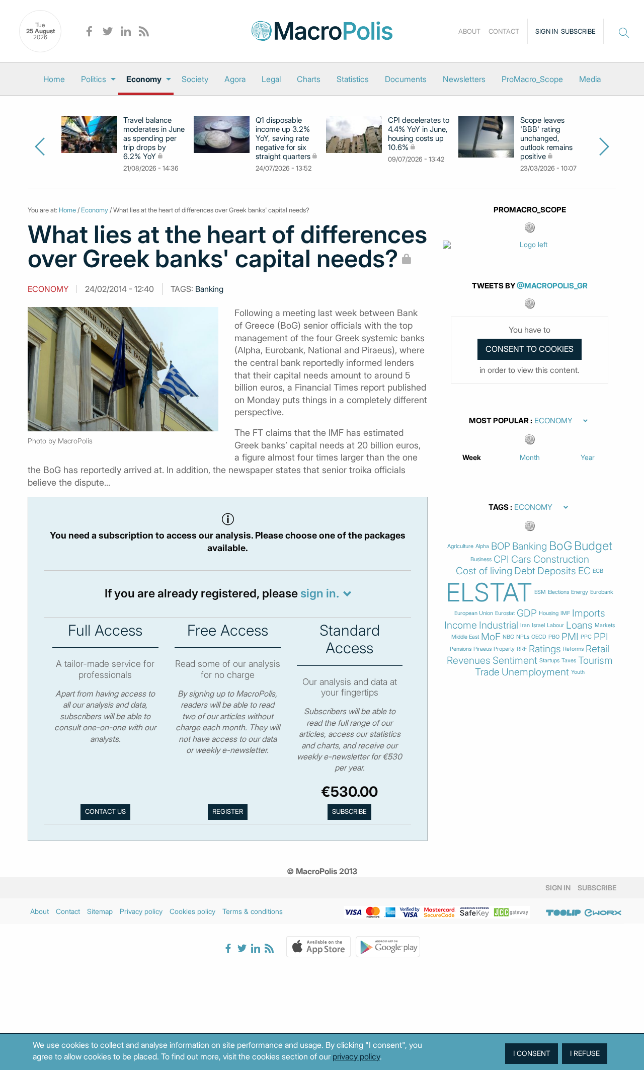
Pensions (460, 649)
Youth (578, 672)
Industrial (498, 625)
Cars (521, 559)
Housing (548, 613)
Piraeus (482, 649)
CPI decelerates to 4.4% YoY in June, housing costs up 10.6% (418, 134)
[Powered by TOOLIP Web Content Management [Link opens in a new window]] (563, 913)
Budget (593, 546)
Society (195, 79)
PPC (586, 637)
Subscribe (578, 31)
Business (481, 559)
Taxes (568, 660)
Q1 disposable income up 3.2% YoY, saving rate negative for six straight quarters (283, 138)
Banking (209, 289)
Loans (579, 625)
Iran (525, 625)
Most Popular (499, 420)
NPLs (522, 637)
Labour (555, 625)
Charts (308, 79)
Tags (499, 507)
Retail (597, 649)
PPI (601, 637)
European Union (473, 613)
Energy (579, 592)
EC (584, 571)
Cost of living (484, 571)
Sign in (546, 31)
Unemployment (535, 672)
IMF (565, 613)
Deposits (556, 571)
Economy (144, 79)
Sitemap (100, 911)
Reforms (573, 649)
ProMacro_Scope (532, 79)
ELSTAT (489, 592)
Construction (561, 559)
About (469, 31)
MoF (491, 637)
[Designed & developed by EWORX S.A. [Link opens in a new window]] (602, 913)
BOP (500, 546)
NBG (508, 637)
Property (504, 649)
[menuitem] (54, 79)
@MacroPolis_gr (552, 285)
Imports (588, 613)
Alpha (482, 546)
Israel (538, 625)
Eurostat (505, 613)
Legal (271, 79)
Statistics (353, 79)
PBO (553, 637)
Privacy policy (141, 911)
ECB (598, 571)
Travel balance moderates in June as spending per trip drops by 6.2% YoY (154, 138)
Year (588, 457)
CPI (501, 559)
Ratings (545, 649)
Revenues (469, 660)
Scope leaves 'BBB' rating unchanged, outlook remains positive (546, 138)
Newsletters (464, 79)
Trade (487, 672)
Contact (504, 31)
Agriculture (460, 546)
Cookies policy (192, 911)
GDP (527, 613)
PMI (570, 637)
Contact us (105, 811)
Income (460, 625)
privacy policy (356, 1056)
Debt (524, 571)
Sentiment (515, 660)
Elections (558, 592)
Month (530, 457)
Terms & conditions (252, 911)
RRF (522, 649)
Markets (605, 625)
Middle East (465, 637)
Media (590, 79)
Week (471, 457)
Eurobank (601, 592)
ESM (540, 592)
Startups (549, 660)
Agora (235, 79)
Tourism (595, 660)
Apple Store (318, 946)
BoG (560, 546)
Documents (406, 79)
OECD (538, 637)
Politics (93, 79)
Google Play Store (388, 946)
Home (54, 79)
